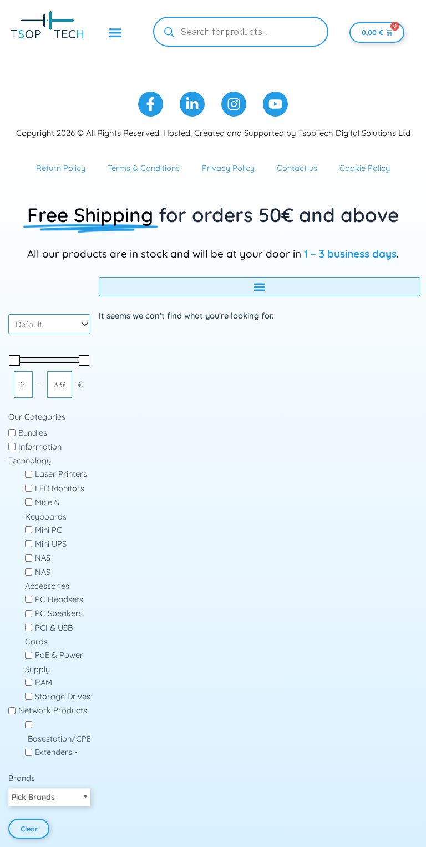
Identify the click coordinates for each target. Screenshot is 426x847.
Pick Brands (33, 797)
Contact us (297, 168)
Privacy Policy (228, 168)
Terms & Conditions (144, 168)
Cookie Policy (364, 168)
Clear (29, 828)
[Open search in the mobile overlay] (241, 31)
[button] (115, 32)
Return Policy (60, 168)
